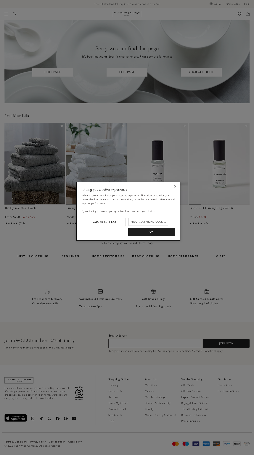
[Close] (175, 186)
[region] (128, 211)
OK (151, 231)
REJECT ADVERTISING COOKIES (148, 221)
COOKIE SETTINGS (105, 221)
